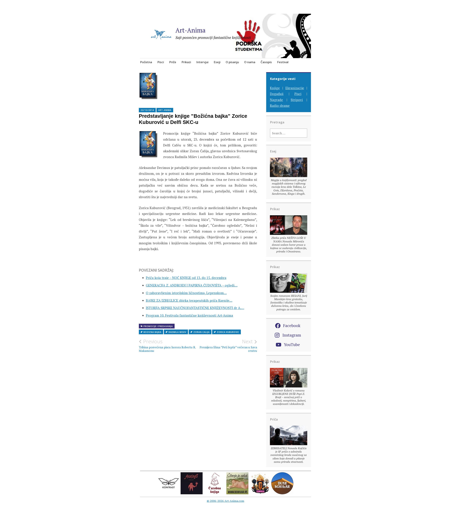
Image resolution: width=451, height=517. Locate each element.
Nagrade (276, 100)
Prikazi (186, 62)
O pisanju (232, 62)
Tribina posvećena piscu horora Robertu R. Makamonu (167, 346)
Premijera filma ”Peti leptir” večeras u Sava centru (228, 346)
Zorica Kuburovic (228, 332)
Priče (172, 62)
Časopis (266, 62)
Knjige (275, 88)
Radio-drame (280, 105)
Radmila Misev (177, 332)
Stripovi (297, 100)
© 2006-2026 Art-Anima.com (225, 501)
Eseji (217, 62)
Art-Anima (190, 30)
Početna (146, 62)
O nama (249, 62)
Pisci (160, 62)
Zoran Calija (201, 332)
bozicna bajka (152, 332)
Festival (282, 62)
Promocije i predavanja (158, 326)
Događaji (276, 94)
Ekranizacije (294, 88)
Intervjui (202, 62)
